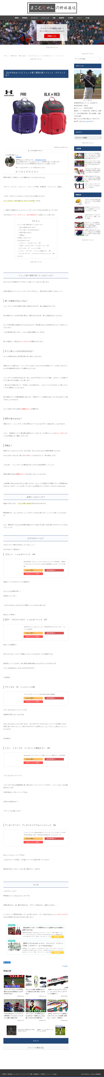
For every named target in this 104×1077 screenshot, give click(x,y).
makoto (18, 157)
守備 (31, 1074)
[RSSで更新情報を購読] (37, 172)
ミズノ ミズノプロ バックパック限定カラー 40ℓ (35, 251)
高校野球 (36, 1074)
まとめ (20, 256)
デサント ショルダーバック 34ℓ (30, 243)
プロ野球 (42, 1074)
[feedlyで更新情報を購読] (35, 172)
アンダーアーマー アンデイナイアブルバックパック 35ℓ (37, 253)
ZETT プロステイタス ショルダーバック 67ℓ (34, 245)
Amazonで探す (29, 570)
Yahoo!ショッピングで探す (32, 573)
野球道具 (10, 1074)
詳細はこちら (52, 36)
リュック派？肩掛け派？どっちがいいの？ (30, 224)
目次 (33, 221)
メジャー (48, 1074)
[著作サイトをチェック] (17, 172)
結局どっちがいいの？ (24, 237)
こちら (87, 121)
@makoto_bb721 (40, 160)
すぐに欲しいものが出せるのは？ (30, 230)
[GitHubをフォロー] (32, 172)
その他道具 (7, 962)
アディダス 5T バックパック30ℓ (30, 248)
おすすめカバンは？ (24, 240)
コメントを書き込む (36, 1048)
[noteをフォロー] (27, 172)
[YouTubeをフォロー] (24, 172)
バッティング (24, 1074)
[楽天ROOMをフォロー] (30, 172)
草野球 (4, 1074)
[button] (99, 59)
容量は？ (22, 235)
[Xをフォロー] (19, 172)
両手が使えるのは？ (26, 232)
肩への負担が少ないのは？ (28, 227)
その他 (54, 1074)
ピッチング (17, 1074)
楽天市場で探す (50, 570)
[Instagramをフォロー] (22, 172)
